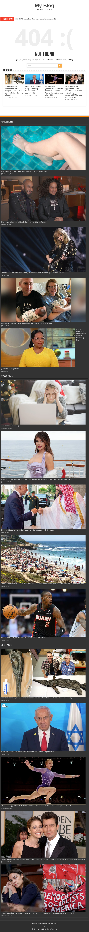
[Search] (60, 66)
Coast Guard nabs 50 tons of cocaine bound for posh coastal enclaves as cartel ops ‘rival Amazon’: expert (42, 584)
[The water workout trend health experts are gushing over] (43, 148)
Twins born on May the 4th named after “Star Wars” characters (26, 323)
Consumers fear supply (10, 426)
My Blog (44, 5)
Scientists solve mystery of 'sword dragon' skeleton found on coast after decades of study (14, 91)
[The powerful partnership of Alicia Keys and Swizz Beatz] (43, 198)
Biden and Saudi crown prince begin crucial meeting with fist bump (27, 530)
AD (41, 923)
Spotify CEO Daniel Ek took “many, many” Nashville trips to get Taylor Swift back (33, 273)
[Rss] (44, 926)
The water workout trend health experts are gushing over (24, 171)
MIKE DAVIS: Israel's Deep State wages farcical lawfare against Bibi (33, 90)
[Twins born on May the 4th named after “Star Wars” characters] (43, 300)
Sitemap (54, 923)
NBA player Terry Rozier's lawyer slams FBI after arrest (23, 638)
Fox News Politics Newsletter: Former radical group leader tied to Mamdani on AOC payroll (37, 913)
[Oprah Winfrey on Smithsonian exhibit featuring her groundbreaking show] (38, 347)
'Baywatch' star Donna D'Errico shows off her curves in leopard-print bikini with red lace (36, 479)
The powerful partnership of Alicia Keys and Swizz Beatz (23, 222)
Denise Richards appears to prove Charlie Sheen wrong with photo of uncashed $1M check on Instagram (73, 92)
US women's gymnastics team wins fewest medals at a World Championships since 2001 (42, 19)
